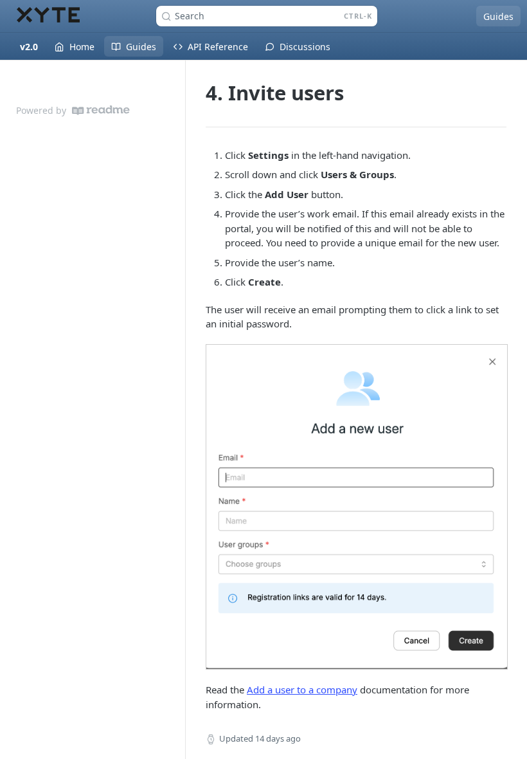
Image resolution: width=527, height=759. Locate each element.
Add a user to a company (302, 689)
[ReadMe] (101, 110)
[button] (356, 507)
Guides (498, 16)
